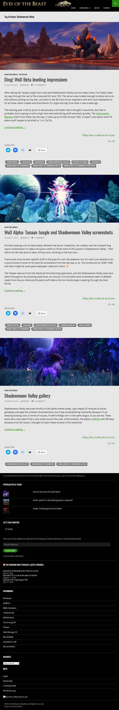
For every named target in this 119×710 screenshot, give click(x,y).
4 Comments (39, 401)
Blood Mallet (8, 637)
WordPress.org (9, 691)
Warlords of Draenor (18, 166)
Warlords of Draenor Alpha (47, 329)
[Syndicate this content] (4, 564)
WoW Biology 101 (10, 632)
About (97, 8)
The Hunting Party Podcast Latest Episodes (25, 564)
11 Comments (39, 85)
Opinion (23, 74)
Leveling (26, 162)
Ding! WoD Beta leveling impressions (35, 79)
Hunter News (11, 74)
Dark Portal (13, 325)
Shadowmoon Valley (58, 162)
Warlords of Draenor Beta (46, 166)
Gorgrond (12, 162)
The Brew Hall (8, 613)
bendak (25, 85)
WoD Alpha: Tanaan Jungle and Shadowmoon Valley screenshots (58, 232)
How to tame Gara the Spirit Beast (46, 492)
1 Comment (39, 238)
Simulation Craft (9, 642)
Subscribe (10, 551)
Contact (106, 8)
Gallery (27, 325)
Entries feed (7, 681)
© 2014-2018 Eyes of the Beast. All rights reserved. (24, 704)
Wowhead (7, 598)
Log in (5, 676)
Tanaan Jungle (67, 325)
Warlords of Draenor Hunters (79, 166)
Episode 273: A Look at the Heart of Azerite (20, 575)
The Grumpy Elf (9, 623)
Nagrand (39, 162)
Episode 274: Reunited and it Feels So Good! (20, 571)
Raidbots (6, 603)
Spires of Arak (80, 162)
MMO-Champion (9, 608)
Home (73, 8)
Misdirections (8, 618)
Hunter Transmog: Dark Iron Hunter (47, 509)
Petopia (6, 627)
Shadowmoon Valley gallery (27, 395)
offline (96, 419)
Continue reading (15, 127)
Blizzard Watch (9, 647)
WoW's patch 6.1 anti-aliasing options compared (52, 500)
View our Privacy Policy (13, 706)
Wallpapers (85, 325)
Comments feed (9, 686)
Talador (95, 162)
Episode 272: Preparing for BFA (15, 580)
